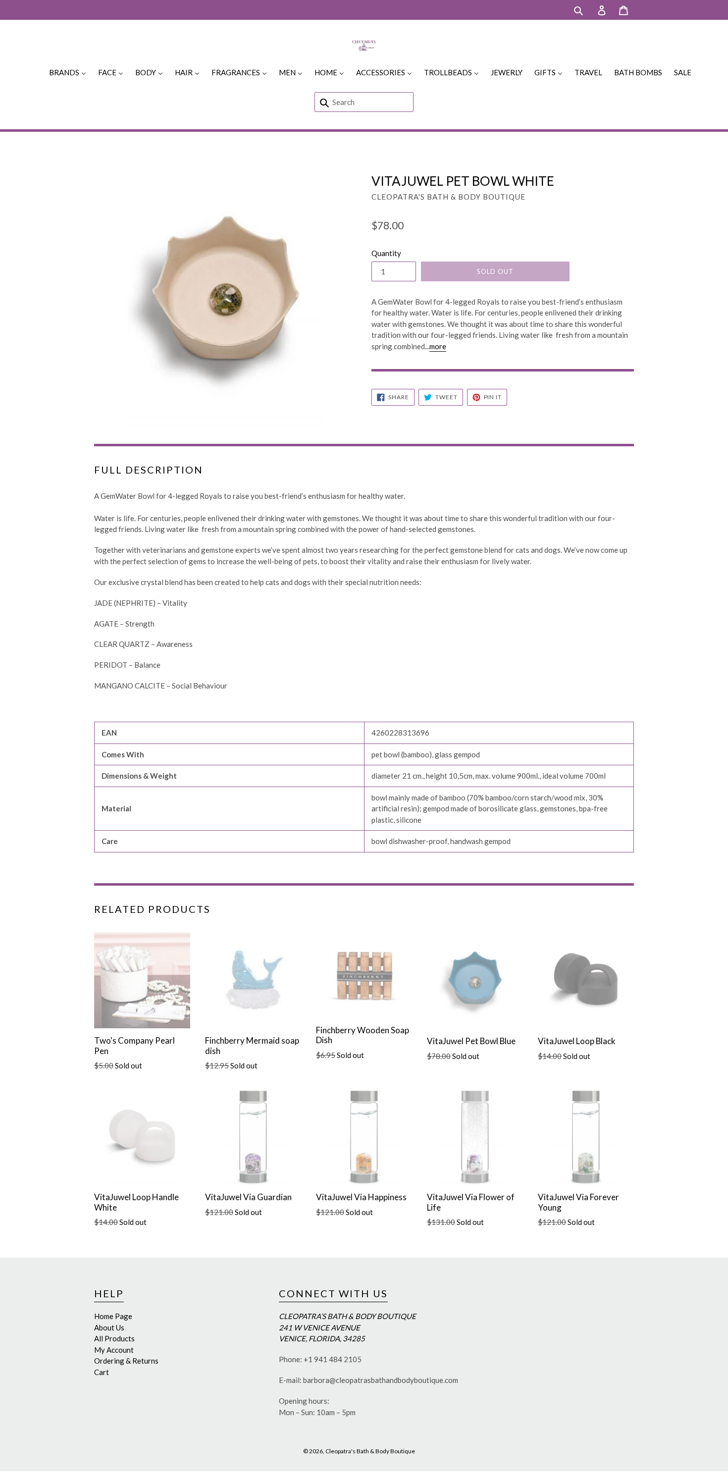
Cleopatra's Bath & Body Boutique (370, 1451)
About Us (109, 1327)
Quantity (386, 253)
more (437, 346)
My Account (114, 1349)
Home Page (113, 1316)
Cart (101, 1372)
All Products (114, 1338)
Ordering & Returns (126, 1360)
